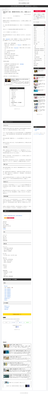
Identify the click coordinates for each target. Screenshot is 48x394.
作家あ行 (4, 317)
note (35, 130)
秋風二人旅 (13, 94)
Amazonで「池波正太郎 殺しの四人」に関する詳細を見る (13, 215)
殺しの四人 (13, 92)
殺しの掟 (19, 44)
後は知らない (14, 95)
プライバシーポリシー (36, 134)
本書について (13, 98)
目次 (12, 99)
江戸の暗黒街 (14, 105)
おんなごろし (14, 91)
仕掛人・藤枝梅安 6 (8, 295)
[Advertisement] (17, 114)
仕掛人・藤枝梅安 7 (8, 296)
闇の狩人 (6, 299)
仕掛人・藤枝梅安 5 (8, 293)
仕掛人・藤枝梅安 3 (8, 290)
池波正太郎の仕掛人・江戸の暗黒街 (16, 102)
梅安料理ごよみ (7, 298)
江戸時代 (4, 228)
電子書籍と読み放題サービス (17, 314)
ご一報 (40, 16)
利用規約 (40, 134)
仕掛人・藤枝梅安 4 (8, 292)
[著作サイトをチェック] (16, 327)
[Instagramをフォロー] (18, 327)
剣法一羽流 (16, 47)
